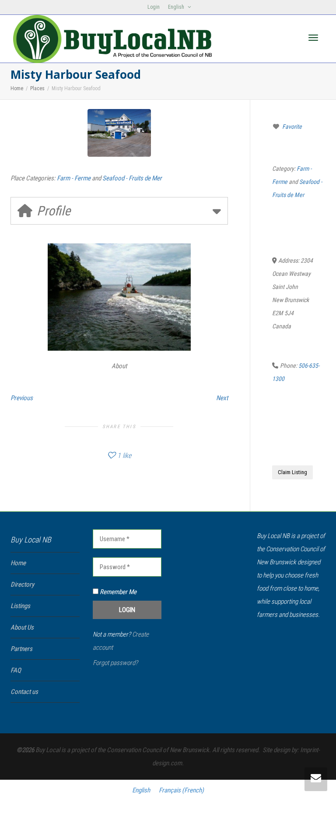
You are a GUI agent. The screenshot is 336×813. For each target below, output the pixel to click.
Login (153, 7)
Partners (21, 649)
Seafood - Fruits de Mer (132, 178)
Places (37, 88)
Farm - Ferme (74, 178)
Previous (21, 398)
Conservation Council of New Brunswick (158, 750)
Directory (22, 584)
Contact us (24, 692)
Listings (20, 606)
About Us (22, 627)
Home (16, 88)
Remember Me (117, 592)
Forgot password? (115, 663)
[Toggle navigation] (313, 37)
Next (222, 398)
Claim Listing (292, 472)
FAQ (15, 670)
